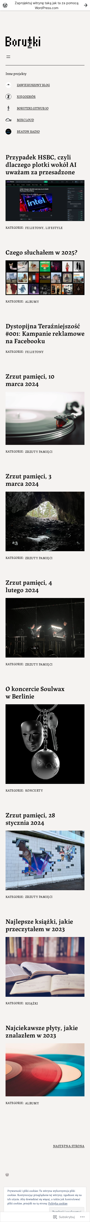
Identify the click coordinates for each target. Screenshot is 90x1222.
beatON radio (28, 131)
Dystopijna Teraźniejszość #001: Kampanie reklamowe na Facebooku (45, 333)
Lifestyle (54, 227)
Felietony (34, 227)
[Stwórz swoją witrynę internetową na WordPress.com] (45, 5)
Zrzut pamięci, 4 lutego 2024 (29, 585)
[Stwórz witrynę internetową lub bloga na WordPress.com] (7, 1175)
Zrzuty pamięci (39, 451)
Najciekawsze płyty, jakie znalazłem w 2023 (42, 1031)
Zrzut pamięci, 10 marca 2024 (30, 379)
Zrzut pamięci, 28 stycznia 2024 (30, 818)
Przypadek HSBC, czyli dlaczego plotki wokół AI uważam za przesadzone (41, 164)
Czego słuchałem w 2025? (42, 252)
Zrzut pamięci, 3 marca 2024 (28, 479)
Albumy (32, 301)
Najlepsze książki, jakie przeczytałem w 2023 (39, 924)
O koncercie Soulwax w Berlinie (35, 692)
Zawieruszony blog (33, 84)
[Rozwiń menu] (8, 57)
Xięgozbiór (26, 96)
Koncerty (34, 790)
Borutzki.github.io (32, 108)
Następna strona (68, 1145)
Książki (31, 1003)
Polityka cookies (57, 1203)
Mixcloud (25, 119)
